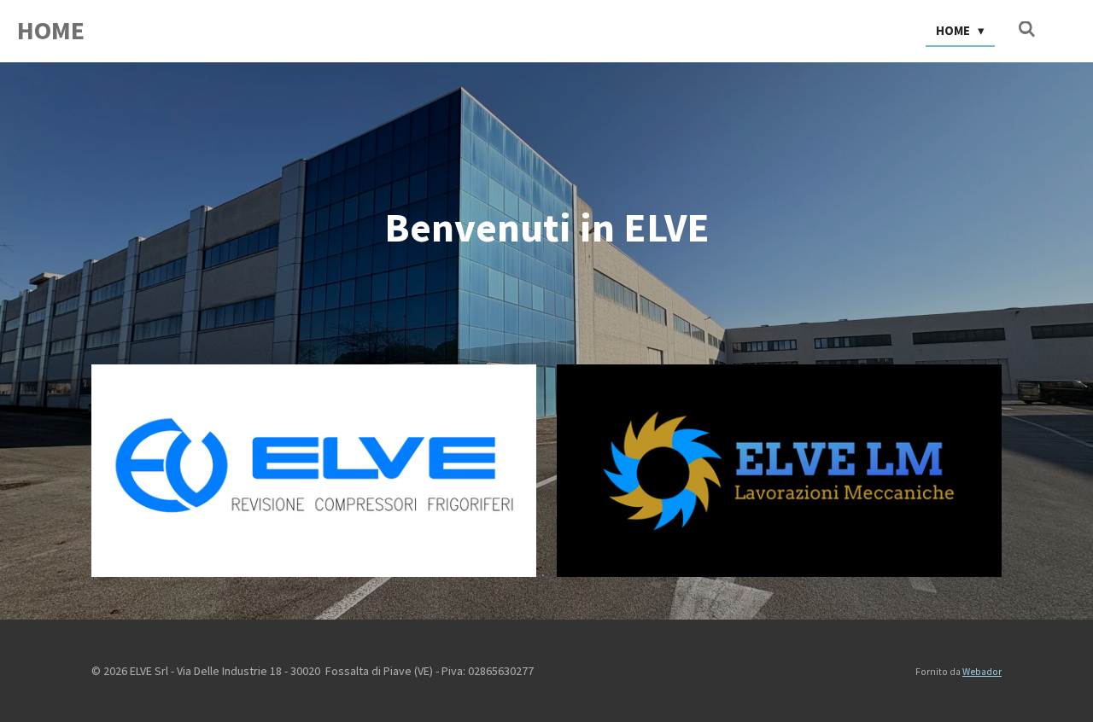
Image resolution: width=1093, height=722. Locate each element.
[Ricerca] (1027, 29)
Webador (982, 672)
